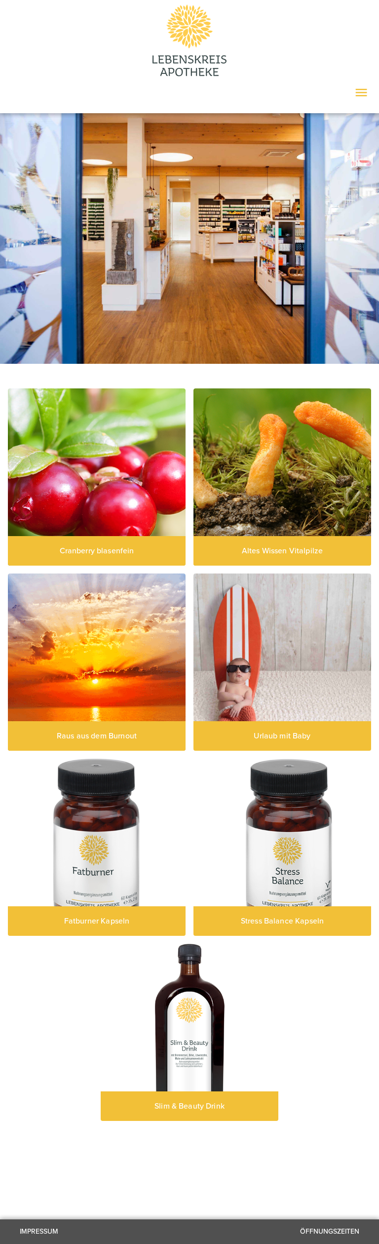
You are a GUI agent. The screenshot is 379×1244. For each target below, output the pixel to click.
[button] (97, 847)
